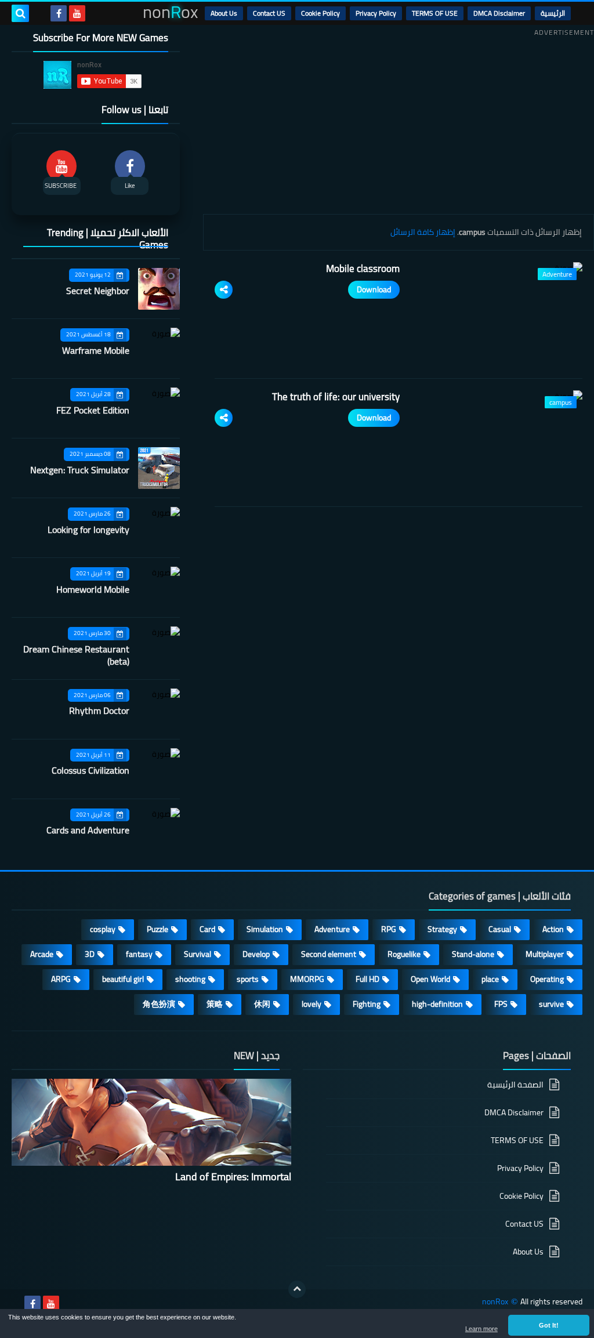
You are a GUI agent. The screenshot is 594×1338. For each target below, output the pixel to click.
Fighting (367, 1003)
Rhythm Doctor (99, 710)
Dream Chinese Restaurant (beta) (76, 655)
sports (248, 979)
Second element (328, 954)
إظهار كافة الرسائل (422, 232)
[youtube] (77, 13)
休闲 (262, 1003)
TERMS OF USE (435, 13)
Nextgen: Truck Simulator (79, 469)
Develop (256, 954)
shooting (190, 979)
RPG (388, 929)
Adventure (332, 929)
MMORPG (307, 979)
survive (551, 1003)
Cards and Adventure (87, 830)
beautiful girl (123, 979)
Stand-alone (473, 954)
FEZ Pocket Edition (92, 410)
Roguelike (404, 954)
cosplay (102, 929)
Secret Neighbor (97, 290)
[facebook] (58, 13)
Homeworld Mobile (92, 589)
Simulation (265, 929)
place (490, 979)
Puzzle (157, 929)
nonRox (495, 1302)
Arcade (41, 954)
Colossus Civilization (90, 770)
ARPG (61, 979)
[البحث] (20, 13)
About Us (224, 13)
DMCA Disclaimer (499, 13)
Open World (430, 979)
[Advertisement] (398, 121)
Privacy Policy (376, 13)
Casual (499, 929)
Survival (197, 954)
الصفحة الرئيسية (515, 1085)
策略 (215, 1003)
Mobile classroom (363, 268)
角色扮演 (159, 1003)
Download (374, 289)
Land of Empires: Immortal (233, 1176)
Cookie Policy (320, 13)
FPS (501, 1003)
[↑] (297, 1289)
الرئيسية (553, 13)
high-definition (437, 1003)
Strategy (442, 929)
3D (90, 954)
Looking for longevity (88, 529)
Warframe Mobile (95, 350)
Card (207, 929)
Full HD (367, 979)
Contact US (269, 13)
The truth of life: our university (336, 396)
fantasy (139, 954)
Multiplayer (545, 954)
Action (553, 929)
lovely (311, 1003)
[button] (548, 1325)
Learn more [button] (481, 1328)
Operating (547, 979)
